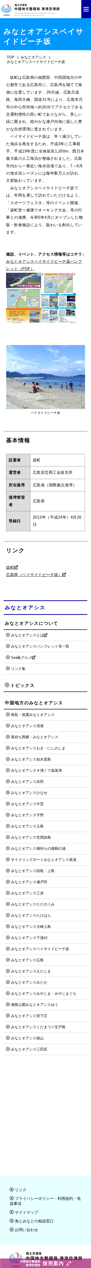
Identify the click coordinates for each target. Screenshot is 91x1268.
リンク (20, 1190)
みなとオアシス (33, 57)
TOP (10, 57)
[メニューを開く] (86, 9)
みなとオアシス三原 (27, 893)
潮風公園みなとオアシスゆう (34, 1005)
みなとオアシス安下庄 (29, 1016)
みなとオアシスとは (27, 635)
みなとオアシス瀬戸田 (29, 882)
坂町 (10, 567)
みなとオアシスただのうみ (33, 904)
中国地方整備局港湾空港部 (42, 1263)
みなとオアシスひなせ (29, 793)
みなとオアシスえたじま (31, 971)
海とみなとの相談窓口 (34, 1221)
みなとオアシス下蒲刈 (29, 938)
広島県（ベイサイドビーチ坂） (34, 575)
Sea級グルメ (21, 657)
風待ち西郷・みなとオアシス (34, 737)
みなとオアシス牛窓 (27, 804)
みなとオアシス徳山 (27, 1038)
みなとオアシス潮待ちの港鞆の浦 (38, 848)
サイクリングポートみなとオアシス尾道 (43, 860)
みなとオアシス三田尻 (29, 1049)
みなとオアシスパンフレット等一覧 (40, 646)
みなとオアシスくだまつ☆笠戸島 (38, 1027)
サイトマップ (26, 1212)
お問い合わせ (26, 1230)
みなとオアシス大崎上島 (31, 926)
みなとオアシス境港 (27, 726)
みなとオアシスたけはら (31, 915)
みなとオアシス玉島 (27, 826)
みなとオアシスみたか (29, 982)
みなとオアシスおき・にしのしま (38, 748)
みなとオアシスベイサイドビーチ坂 (40, 949)
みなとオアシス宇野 (27, 815)
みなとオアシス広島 (27, 960)
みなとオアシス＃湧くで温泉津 (36, 770)
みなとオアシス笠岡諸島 (31, 837)
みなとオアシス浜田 (27, 781)
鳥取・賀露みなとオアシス (33, 715)
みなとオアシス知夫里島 (31, 759)
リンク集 (18, 668)
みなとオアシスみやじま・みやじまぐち (43, 993)
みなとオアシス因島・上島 (33, 871)
